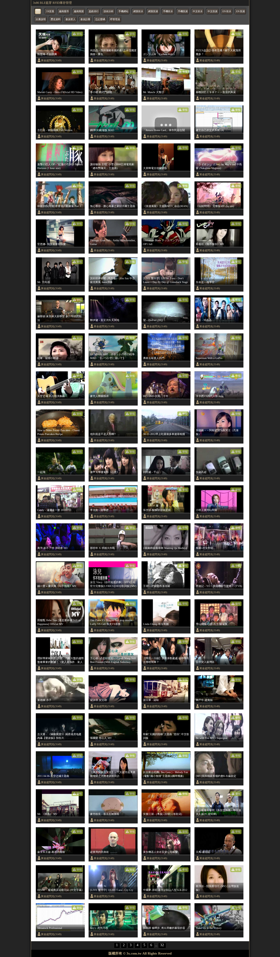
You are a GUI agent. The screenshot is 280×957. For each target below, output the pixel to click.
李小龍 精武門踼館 (101, 92)
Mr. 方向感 (43, 282)
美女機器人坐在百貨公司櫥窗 (160, 851)
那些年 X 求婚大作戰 (102, 548)
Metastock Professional (49, 927)
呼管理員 (115, 19)
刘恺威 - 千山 (151, 472)
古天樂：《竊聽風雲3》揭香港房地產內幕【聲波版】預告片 (59, 736)
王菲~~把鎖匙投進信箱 (156, 586)
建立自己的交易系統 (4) (210, 130)
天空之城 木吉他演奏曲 (51, 396)
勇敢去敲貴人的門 (153, 358)
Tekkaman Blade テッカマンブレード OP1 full (164, 242)
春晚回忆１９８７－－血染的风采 (216, 92)
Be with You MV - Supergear (211, 738)
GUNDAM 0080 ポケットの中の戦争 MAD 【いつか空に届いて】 (112, 356)
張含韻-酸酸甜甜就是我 (157, 510)
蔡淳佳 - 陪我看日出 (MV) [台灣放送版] (217, 888)
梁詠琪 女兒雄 (98, 700)
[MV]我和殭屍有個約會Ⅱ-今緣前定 (216, 775)
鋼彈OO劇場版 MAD (102, 130)
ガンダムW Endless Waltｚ (159, 54)
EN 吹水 (226, 11)
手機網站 (123, 11)
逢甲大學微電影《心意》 (104, 472)
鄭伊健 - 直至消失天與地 (104, 320)
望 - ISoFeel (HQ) (153, 320)
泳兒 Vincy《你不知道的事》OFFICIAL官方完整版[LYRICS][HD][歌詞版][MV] (113, 584)
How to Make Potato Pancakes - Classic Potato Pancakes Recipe (58, 432)
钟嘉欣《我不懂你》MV (210, 244)
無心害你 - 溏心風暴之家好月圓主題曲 (112, 206)
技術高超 (201, 472)
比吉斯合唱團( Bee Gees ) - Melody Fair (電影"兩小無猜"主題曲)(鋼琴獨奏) (165, 774)
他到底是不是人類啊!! (103, 434)
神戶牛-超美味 (204, 700)
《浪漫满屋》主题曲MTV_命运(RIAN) (165, 206)
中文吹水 (198, 11)
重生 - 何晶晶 (204, 320)
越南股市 (64, 11)
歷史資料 (56, 19)
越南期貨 (79, 11)
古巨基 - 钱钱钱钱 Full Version (54, 130)
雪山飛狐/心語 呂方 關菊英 (211, 624)
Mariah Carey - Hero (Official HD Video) (59, 92)
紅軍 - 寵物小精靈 (47, 358)
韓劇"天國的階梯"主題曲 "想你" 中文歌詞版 (166, 736)
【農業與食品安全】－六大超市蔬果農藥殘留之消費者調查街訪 (112, 774)
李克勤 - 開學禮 (99, 510)
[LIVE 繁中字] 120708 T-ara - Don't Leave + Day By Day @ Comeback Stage (165, 280)
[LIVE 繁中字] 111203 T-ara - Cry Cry (111, 889)
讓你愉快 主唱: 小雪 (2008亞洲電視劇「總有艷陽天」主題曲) (112, 166)
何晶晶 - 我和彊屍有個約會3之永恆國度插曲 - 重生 (113, 52)
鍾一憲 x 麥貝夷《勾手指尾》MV (56, 586)
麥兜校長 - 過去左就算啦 (104, 813)
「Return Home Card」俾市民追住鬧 (164, 130)
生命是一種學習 (205, 282)
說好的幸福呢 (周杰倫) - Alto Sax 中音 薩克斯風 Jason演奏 (112, 280)
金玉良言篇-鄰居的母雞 (51, 851)
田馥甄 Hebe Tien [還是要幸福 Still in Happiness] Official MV (58, 622)
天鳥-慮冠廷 (203, 851)
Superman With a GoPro (209, 358)
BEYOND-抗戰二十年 (155, 396)
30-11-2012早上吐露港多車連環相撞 (164, 434)
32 (162, 945)
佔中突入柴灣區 (205, 662)
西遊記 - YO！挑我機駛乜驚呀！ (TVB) (219, 586)
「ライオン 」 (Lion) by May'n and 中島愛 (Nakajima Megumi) (219, 166)
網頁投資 (153, 11)
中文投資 (213, 11)
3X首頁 (50, 11)
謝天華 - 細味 (151, 700)
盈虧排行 (94, 11)
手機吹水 (168, 11)
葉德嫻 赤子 (44, 700)
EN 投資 (240, 11)
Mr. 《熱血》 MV (47, 813)
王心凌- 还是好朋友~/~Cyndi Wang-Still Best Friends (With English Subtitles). (113, 660)
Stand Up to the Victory (209, 927)
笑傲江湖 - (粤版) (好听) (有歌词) (162, 813)
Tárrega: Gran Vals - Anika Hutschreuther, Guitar (113, 242)
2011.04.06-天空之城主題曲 (53, 775)
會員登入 (70, 19)
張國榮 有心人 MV (101, 738)
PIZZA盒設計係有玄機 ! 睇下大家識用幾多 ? (218, 52)
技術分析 (109, 11)
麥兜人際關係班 (99, 396)
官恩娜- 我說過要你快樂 (51, 244)
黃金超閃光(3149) (51, 60)
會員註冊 (85, 19)
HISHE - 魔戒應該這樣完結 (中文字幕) (59, 889)
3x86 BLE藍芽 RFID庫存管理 (52, 2)
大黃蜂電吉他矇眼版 (155, 168)
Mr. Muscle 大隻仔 (153, 92)
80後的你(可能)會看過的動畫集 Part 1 (59, 206)
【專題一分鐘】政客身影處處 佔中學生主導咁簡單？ (166, 660)
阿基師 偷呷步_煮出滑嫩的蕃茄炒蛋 (164, 927)
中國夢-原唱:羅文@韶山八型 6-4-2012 (165, 889)
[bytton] (38, 11)
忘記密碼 (100, 19)
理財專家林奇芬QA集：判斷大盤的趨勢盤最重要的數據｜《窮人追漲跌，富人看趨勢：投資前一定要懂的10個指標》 (60, 660)
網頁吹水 (138, 11)
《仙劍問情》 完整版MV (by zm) (215, 206)
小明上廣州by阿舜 (206, 510)
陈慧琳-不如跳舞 (47, 54)
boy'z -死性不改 (99, 927)
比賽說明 (41, 19)
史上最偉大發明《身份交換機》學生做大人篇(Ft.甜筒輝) (218, 812)
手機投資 (183, 11)
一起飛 (41, 472)
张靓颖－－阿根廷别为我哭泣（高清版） (217, 432)
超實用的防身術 (99, 851)
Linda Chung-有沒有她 (156, 624)
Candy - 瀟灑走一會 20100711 (54, 510)
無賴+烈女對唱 (204, 548)
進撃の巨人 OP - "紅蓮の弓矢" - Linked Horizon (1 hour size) (60, 166)
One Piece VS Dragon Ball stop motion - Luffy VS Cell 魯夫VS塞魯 (112, 622)
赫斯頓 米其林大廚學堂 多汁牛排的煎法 (59, 318)
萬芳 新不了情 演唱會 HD (52, 548)
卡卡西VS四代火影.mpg (209, 396)
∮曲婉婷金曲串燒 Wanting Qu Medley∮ (165, 548)
